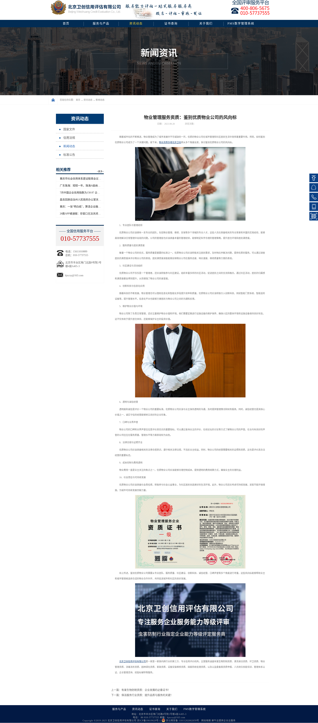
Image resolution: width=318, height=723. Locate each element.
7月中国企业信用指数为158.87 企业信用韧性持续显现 (90, 192)
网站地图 (205, 720)
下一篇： (142, 695)
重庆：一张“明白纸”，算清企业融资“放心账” (85, 206)
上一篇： (140, 690)
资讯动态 (88, 100)
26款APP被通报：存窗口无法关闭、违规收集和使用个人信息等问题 (98, 213)
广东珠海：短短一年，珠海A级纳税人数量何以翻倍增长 (91, 185)
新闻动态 (100, 100)
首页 (66, 23)
